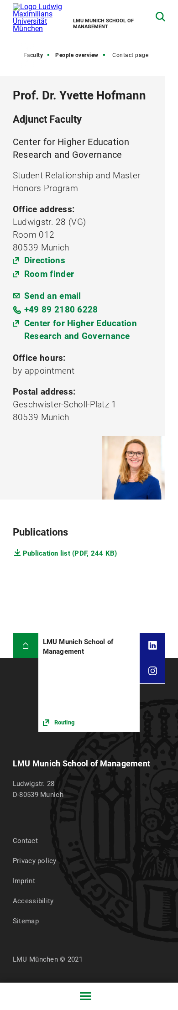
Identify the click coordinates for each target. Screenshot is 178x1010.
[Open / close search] (160, 16)
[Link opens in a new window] (89, 682)
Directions (44, 260)
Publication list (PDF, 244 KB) (70, 553)
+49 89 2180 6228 (61, 309)
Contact (25, 841)
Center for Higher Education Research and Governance (80, 329)
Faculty (33, 55)
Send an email (52, 296)
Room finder (49, 274)
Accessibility (33, 901)
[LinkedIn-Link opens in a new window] (152, 645)
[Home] (25, 645)
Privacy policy (35, 861)
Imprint (24, 881)
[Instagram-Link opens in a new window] (152, 670)
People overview (77, 55)
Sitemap (26, 921)
